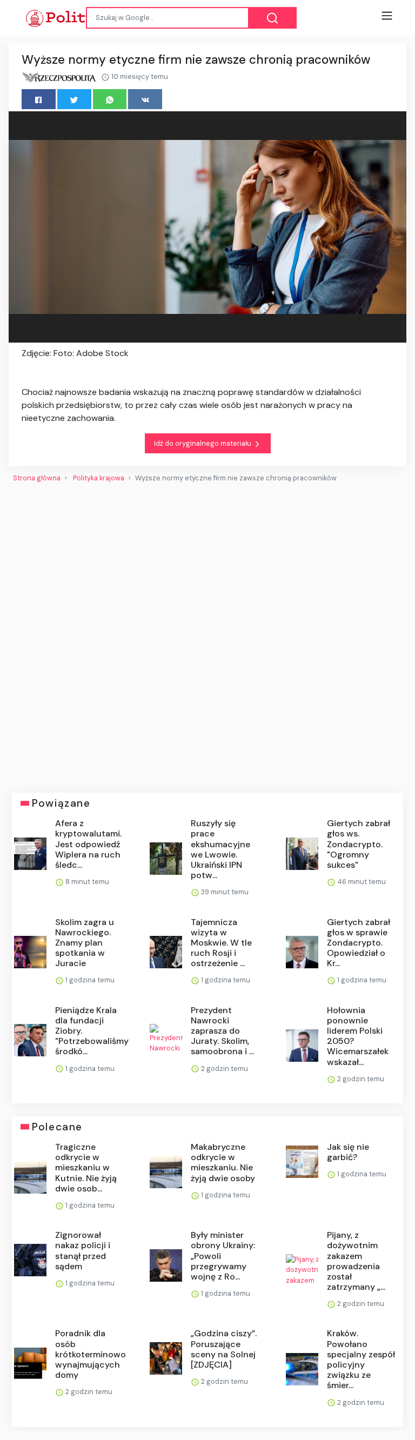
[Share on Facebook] (39, 99)
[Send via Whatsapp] (110, 99)
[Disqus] (207, 633)
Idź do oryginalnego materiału (203, 443)
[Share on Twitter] (74, 99)
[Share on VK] (145, 99)
